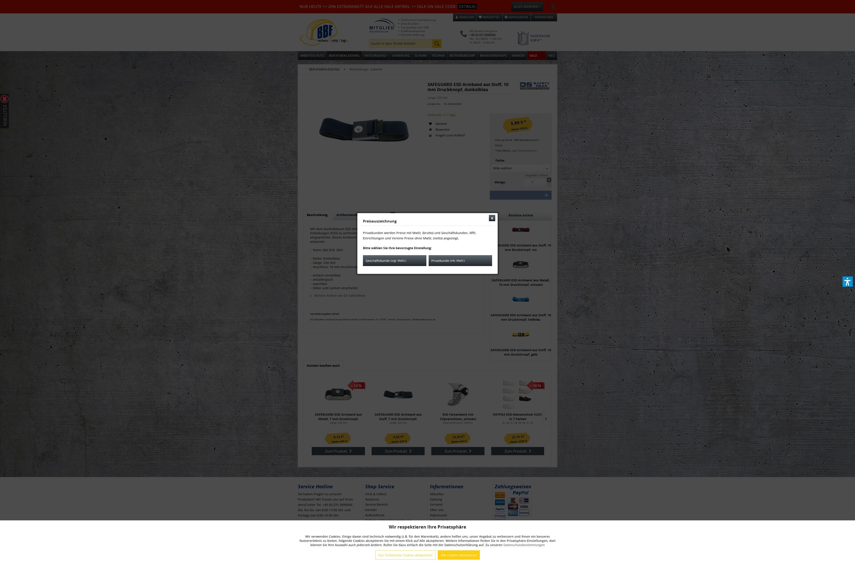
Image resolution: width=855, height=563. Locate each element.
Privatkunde (448, 260)
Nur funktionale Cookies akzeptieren (405, 555)
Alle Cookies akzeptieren (459, 555)
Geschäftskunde (386, 260)
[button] (848, 281)
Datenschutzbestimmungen (524, 545)
